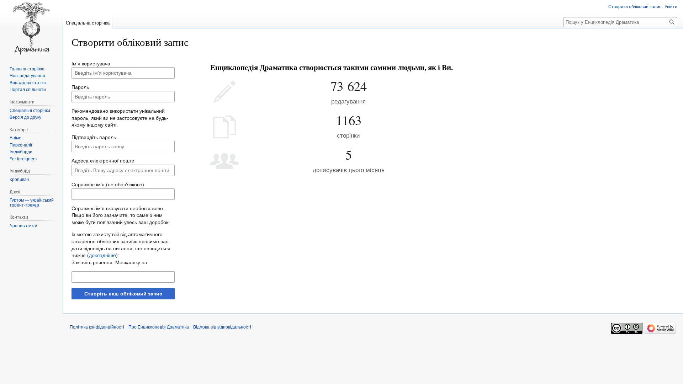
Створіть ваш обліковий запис (123, 294)
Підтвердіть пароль (94, 137)
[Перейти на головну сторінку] (31, 28)
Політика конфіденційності (97, 327)
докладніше (102, 255)
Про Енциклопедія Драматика (158, 327)
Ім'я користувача (91, 63)
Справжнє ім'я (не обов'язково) (108, 184)
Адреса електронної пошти (103, 161)
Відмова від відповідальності (222, 327)
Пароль (80, 87)
